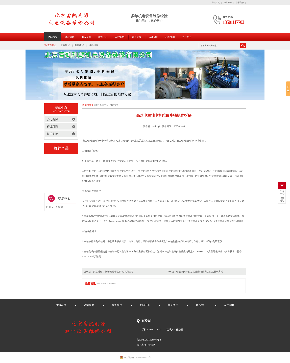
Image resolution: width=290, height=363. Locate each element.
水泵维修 (65, 45)
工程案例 (120, 37)
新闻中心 (103, 37)
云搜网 (151, 345)
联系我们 (240, 2)
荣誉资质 (136, 37)
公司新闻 (52, 119)
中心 (282, 192)
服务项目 (86, 37)
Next (76, 170)
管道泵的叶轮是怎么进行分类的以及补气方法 (199, 271)
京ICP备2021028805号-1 (149, 339)
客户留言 (187, 37)
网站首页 (216, 2)
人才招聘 (153, 37)
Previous (46, 170)
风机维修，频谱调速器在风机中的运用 (113, 271)
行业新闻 (52, 126)
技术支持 (114, 105)
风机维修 (93, 45)
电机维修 (79, 45)
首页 (96, 105)
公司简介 (228, 2)
